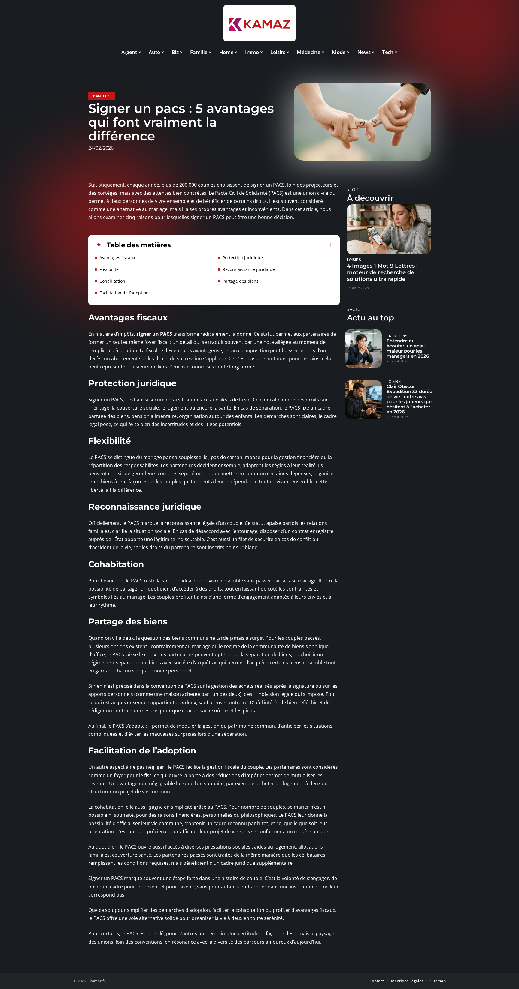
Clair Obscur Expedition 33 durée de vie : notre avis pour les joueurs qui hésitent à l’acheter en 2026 (409, 399)
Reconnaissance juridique (249, 269)
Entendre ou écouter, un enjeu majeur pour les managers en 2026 (408, 348)
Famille (101, 96)
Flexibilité (109, 269)
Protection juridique (243, 257)
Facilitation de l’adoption (124, 293)
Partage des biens (241, 281)
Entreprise (398, 336)
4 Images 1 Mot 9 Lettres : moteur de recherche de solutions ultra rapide (382, 272)
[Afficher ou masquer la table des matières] (251, 245)
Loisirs (354, 259)
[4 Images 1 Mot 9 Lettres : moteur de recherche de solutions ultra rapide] (389, 229)
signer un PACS (154, 334)
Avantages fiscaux (117, 257)
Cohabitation (112, 281)
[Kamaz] (259, 23)
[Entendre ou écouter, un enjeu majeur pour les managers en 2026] (363, 348)
